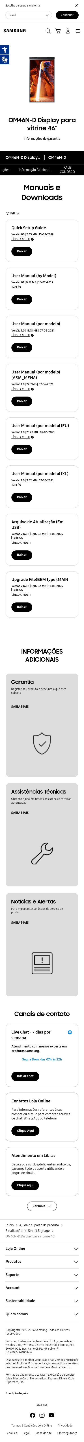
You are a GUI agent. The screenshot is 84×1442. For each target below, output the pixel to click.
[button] (42, 1248)
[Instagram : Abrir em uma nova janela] (42, 1415)
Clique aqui (25, 1185)
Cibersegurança (67, 1433)
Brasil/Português (17, 1393)
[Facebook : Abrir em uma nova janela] (32, 1415)
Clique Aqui (25, 1131)
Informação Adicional (34, 170)
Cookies (12, 1433)
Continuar (67, 15)
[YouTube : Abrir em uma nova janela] (51, 1415)
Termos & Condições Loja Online (31, 1425)
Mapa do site (43, 1433)
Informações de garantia (42, 139)
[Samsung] (14, 30)
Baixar (22, 251)
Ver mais (38, 1206)
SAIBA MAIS (20, 707)
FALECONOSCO (67, 170)
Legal (26, 1433)
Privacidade (65, 1425)
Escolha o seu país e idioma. (23, 5)
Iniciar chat (25, 1076)
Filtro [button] (14, 213)
